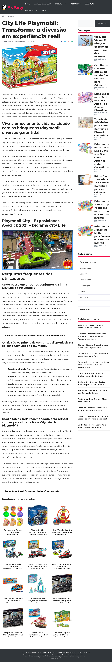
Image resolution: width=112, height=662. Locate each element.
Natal (44, 10)
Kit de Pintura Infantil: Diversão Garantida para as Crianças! (101, 184)
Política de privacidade (59, 652)
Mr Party (84, 297)
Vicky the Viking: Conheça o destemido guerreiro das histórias (101, 46)
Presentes (29, 10)
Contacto (45, 652)
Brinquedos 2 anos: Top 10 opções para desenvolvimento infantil (102, 209)
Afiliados (86, 652)
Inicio (27, 4)
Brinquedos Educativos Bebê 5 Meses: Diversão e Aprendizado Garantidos (101, 156)
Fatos (82, 292)
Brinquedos (75, 4)
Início (3, 16)
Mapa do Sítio (75, 652)
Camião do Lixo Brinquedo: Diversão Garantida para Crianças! (101, 75)
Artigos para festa (42, 4)
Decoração (89, 4)
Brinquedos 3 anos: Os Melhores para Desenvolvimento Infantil (102, 234)
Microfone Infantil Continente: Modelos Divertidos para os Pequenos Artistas (92, 336)
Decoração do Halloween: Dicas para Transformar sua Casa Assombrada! (93, 365)
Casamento (85, 280)
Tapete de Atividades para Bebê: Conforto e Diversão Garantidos (101, 127)
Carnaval (59, 4)
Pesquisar (102, 23)
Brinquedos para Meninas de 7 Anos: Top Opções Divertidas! (101, 102)
